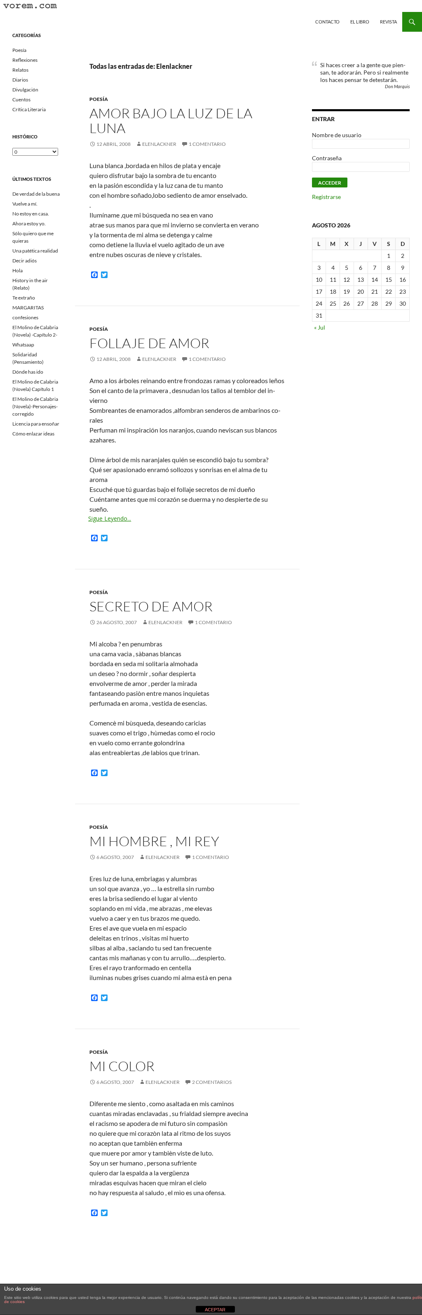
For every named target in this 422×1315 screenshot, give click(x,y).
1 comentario (207, 144)
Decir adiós (24, 260)
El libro (359, 21)
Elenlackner (159, 144)
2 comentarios (212, 1082)
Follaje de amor (149, 343)
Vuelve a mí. (25, 204)
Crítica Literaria (29, 109)
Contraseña (327, 157)
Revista (388, 21)
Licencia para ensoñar (35, 424)
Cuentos (21, 99)
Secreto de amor (151, 606)
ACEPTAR (215, 1309)
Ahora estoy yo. (29, 223)
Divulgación (25, 90)
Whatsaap (23, 345)
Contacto (327, 21)
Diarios (20, 80)
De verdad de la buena (36, 194)
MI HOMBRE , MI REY (154, 841)
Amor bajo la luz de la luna (170, 120)
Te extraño (23, 298)
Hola (17, 270)
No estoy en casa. (30, 214)
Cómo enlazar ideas (33, 434)
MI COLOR (122, 1066)
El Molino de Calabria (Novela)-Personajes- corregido (35, 406)
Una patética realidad (35, 251)
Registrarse (326, 196)
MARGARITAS (28, 307)
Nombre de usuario (336, 134)
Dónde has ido (27, 372)
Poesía (98, 99)
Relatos (20, 70)
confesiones (25, 317)
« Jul (319, 327)
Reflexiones (25, 60)
